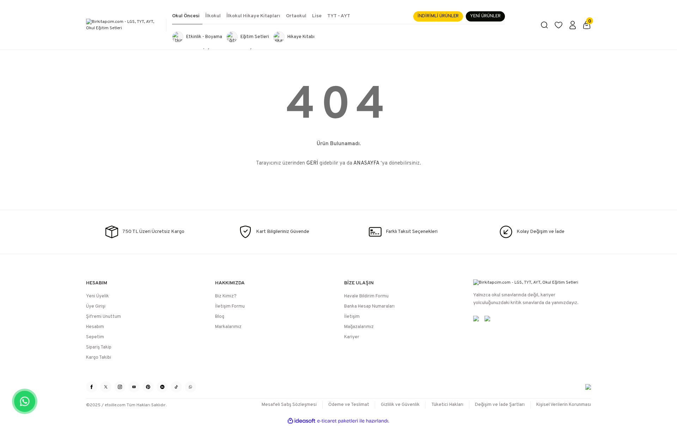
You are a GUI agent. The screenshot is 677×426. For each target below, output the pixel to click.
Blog (219, 317)
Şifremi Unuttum (103, 317)
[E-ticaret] (337, 421)
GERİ (312, 163)
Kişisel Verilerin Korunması (563, 405)
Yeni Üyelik (97, 296)
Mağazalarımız (359, 327)
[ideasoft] (301, 421)
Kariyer (351, 337)
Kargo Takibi (98, 357)
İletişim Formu (230, 306)
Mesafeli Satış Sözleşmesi (289, 405)
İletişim (352, 317)
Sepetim (95, 337)
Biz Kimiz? (226, 296)
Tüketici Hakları (447, 405)
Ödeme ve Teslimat (348, 405)
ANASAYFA (366, 163)
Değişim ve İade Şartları (500, 405)
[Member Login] (572, 25)
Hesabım (95, 327)
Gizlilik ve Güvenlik (400, 405)
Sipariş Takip (98, 347)
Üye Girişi (95, 306)
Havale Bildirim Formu (366, 296)
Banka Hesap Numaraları (369, 306)
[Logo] (123, 25)
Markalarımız (228, 327)
